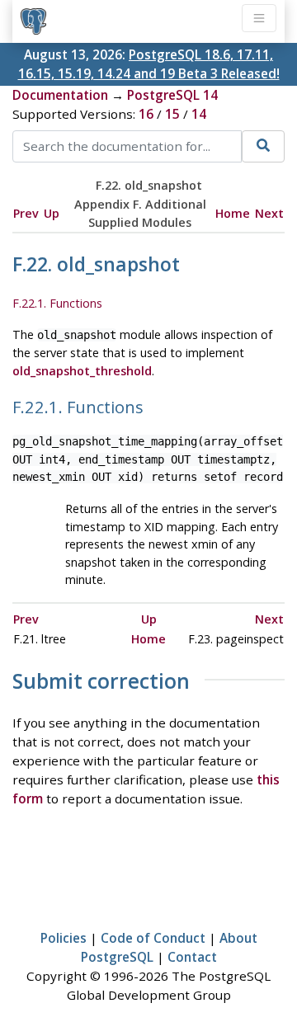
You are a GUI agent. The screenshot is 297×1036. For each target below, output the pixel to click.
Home (232, 213)
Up (51, 213)
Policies (63, 938)
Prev (26, 213)
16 (146, 114)
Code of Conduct (153, 938)
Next (269, 213)
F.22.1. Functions (57, 303)
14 (198, 114)
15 (172, 114)
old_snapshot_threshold (82, 371)
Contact (192, 957)
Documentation (60, 95)
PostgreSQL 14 (172, 95)
